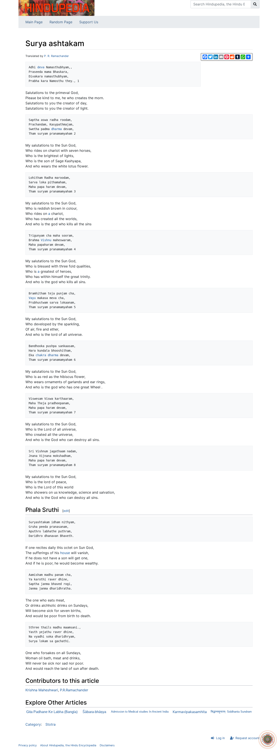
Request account (247, 738)
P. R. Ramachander (56, 56)
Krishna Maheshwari (41, 690)
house (65, 553)
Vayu (32, 298)
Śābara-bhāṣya (94, 712)
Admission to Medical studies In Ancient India (140, 711)
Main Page (34, 22)
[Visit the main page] (56, 7)
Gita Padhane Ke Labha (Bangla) (52, 712)
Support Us (88, 22)
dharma (56, 129)
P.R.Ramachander (74, 690)
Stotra (50, 724)
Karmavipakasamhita (190, 712)
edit (66, 511)
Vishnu (46, 240)
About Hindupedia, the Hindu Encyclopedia (68, 745)
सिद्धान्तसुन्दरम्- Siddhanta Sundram (231, 711)
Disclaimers (107, 745)
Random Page (61, 22)
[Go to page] (255, 4)
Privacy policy (27, 745)
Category (33, 724)
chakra (41, 355)
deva (40, 67)
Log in (220, 738)
